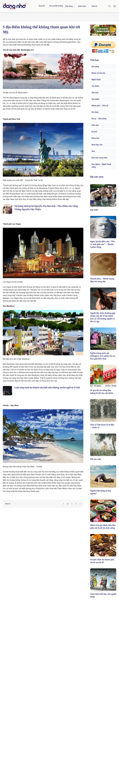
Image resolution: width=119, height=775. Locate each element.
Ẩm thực (95, 112)
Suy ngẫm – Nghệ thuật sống (101, 165)
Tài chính (95, 86)
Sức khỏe (95, 99)
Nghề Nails (96, 79)
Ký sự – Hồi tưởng (99, 119)
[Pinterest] (76, 504)
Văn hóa (95, 92)
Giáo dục (95, 125)
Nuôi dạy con (97, 145)
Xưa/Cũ (42, 6)
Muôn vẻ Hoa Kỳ (98, 73)
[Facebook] (63, 504)
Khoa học (95, 138)
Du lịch (94, 132)
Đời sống (95, 66)
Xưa (93, 151)
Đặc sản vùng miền (99, 158)
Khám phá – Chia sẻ (100, 106)
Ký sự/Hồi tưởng (56, 6)
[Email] (80, 504)
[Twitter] (68, 504)
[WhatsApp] (72, 504)
